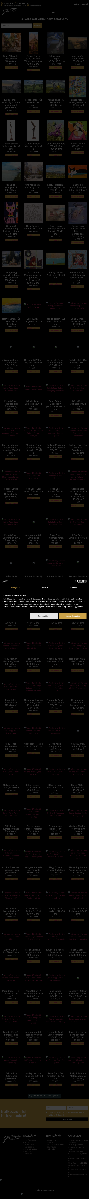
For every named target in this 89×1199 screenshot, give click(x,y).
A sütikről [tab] (73, 588)
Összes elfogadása (72, 616)
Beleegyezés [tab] (15, 588)
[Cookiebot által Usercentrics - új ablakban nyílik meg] (77, 581)
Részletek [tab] (44, 588)
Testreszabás (43, 616)
